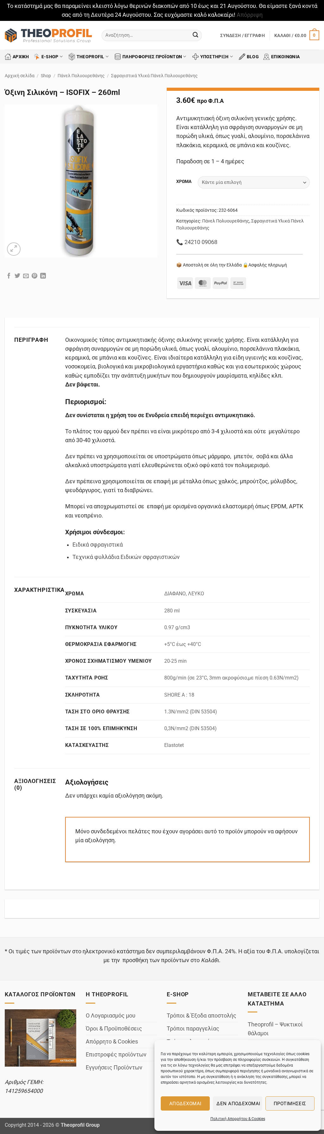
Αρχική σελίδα (19, 75)
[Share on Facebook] (9, 276)
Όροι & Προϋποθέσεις (114, 1028)
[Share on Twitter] (17, 276)
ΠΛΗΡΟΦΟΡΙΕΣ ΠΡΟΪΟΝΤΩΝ (152, 56)
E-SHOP (50, 56)
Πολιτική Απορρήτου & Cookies (237, 1119)
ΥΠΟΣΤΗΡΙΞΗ (214, 56)
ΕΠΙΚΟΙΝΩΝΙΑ (285, 56)
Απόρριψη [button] (250, 15)
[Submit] (195, 35)
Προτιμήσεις (290, 1103)
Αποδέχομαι (185, 1103)
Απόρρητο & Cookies (112, 1041)
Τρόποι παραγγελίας (193, 1028)
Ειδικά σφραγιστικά (97, 545)
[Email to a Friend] (26, 276)
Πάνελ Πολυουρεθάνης (81, 75)
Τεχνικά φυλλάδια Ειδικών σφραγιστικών (126, 557)
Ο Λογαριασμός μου (110, 1015)
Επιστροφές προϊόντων (116, 1054)
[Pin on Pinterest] (34, 276)
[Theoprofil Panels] (48, 35)
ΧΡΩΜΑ (183, 181)
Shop (46, 75)
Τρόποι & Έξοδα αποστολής (201, 1015)
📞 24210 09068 (196, 242)
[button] (242, 35)
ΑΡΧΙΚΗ (21, 56)
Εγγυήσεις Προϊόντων (114, 1067)
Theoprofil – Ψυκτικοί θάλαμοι (275, 1029)
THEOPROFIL (90, 56)
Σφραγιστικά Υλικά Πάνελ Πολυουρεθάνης (154, 75)
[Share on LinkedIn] (43, 276)
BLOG (253, 56)
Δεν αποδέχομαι (238, 1103)
